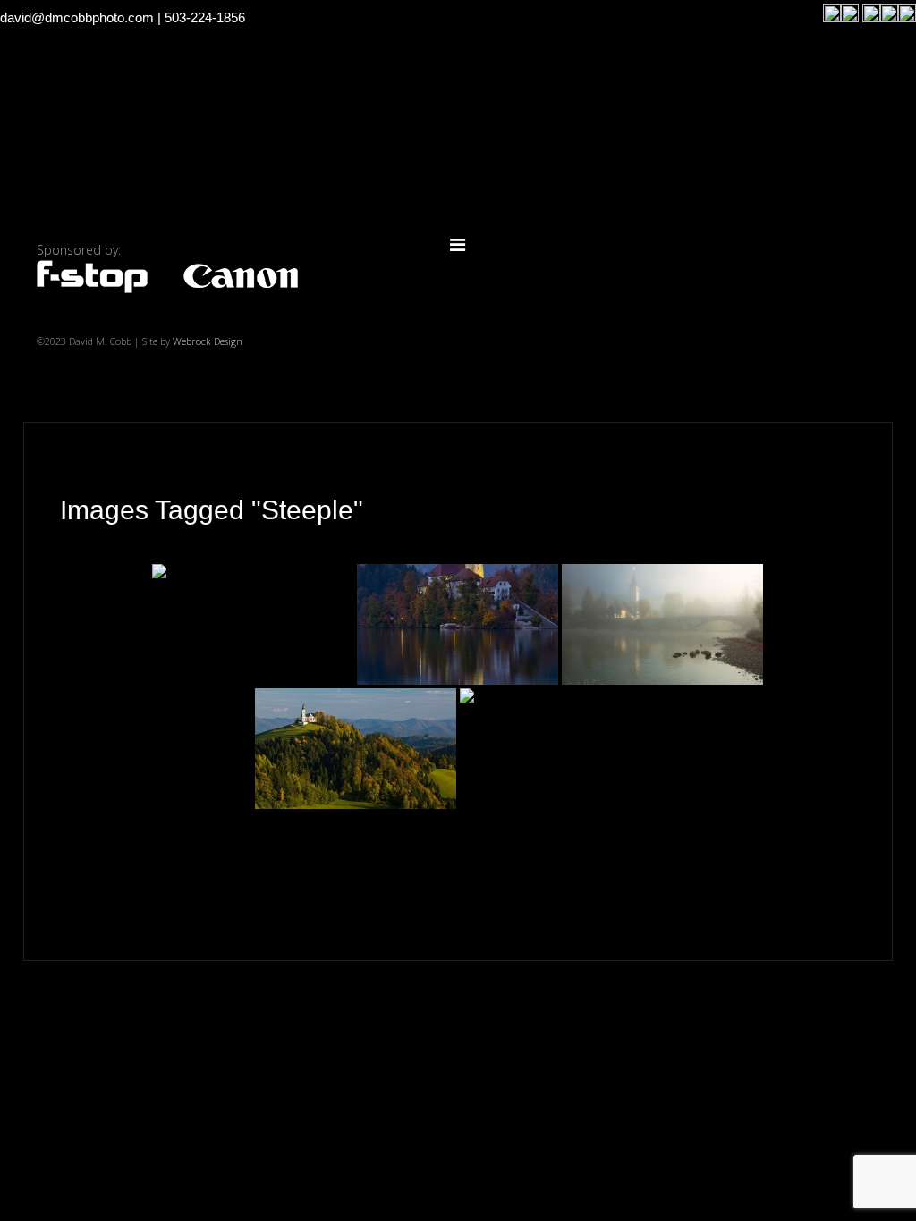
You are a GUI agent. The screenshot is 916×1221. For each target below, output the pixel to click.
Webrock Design (207, 341)
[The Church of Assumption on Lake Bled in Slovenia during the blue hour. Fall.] (457, 624)
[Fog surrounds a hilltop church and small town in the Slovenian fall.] (560, 748)
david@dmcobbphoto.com (77, 17)
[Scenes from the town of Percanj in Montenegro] (252, 624)
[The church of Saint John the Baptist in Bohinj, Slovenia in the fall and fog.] (662, 624)
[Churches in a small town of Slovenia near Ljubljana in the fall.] (355, 748)
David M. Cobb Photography (458, 158)
